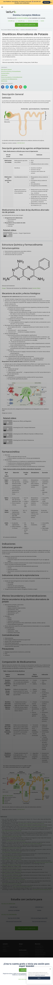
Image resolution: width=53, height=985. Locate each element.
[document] (26, 492)
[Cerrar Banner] (51, 2)
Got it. (39, 978)
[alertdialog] (26, 2)
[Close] (50, 968)
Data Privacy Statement (40, 975)
